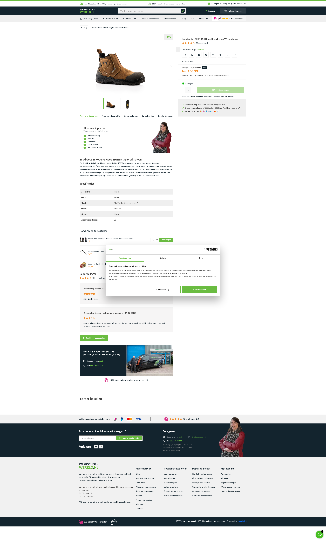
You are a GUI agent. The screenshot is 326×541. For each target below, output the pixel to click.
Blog (138, 474)
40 (185, 55)
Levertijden (140, 482)
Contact (139, 508)
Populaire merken (201, 468)
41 (192, 55)
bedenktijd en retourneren (228, 4)
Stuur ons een (95, 361)
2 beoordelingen (99, 278)
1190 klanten (116, 380)
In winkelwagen (222, 90)
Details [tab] (163, 258)
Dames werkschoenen (150, 19)
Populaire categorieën (175, 468)
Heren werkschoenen (173, 495)
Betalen (139, 495)
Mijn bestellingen (228, 482)
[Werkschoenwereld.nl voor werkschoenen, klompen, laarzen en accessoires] (87, 10)
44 (213, 55)
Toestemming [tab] (125, 258)
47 (234, 55)
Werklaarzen (128, 19)
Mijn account (227, 468)
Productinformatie (111, 116)
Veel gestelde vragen (145, 478)
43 (206, 55)
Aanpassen (161, 289)
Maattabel (200, 49)
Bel (95, 366)
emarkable (242, 521)
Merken (202, 19)
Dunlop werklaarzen (201, 482)
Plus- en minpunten (89, 116)
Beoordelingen (131, 116)
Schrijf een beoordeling (95, 338)
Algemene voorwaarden (146, 487)
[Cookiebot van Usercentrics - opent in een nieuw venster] (206, 250)
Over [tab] (201, 258)
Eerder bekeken (165, 116)
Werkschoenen (109, 19)
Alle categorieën (91, 19)
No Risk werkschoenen (202, 474)
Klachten (139, 504)
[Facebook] (96, 446)
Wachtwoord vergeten (230, 487)
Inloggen (224, 478)
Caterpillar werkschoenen (203, 487)
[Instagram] (101, 446)
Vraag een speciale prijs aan (223, 96)
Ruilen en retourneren (145, 491)
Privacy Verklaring (144, 500)
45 (220, 55)
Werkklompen (170, 19)
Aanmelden (225, 474)
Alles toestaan (199, 289)
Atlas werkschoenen (201, 491)
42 (199, 55)
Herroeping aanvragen (230, 491)
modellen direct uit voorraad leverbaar (169, 4)
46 (227, 55)
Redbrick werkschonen (202, 495)
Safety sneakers (187, 19)
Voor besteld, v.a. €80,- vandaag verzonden (105, 4)
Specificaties (148, 116)
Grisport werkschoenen (202, 478)
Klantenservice (143, 468)
